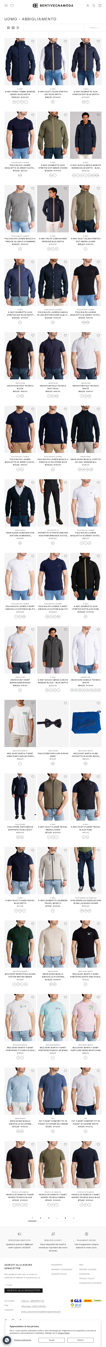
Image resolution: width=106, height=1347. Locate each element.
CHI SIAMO (9, 1301)
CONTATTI (9, 1310)
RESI (81, 1265)
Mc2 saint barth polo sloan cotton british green (20, 975)
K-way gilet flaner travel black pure (85, 828)
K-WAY (20, 89)
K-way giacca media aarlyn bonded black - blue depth (53, 681)
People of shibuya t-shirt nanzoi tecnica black (20, 1196)
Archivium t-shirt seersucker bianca (20, 681)
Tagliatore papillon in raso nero (53, 754)
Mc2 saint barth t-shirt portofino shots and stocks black (85, 975)
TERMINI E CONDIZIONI (61, 1269)
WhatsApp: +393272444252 (33, 1306)
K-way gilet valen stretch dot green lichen (85, 240)
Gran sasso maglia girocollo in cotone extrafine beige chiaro (53, 975)
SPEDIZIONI (84, 1274)
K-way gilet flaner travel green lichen (53, 828)
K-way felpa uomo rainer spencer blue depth (53, 240)
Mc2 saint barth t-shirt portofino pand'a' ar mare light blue (53, 1049)
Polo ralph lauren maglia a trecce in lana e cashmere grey (20, 240)
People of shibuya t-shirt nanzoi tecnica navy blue (86, 1196)
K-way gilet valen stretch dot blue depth (53, 93)
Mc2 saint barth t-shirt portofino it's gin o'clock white (20, 1049)
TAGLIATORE (53, 751)
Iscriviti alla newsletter (23, 1290)
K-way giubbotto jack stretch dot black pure (85, 607)
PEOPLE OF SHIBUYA (20, 1192)
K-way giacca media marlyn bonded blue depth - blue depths (86, 167)
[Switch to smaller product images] (13, 27)
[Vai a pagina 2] (74, 1218)
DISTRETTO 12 (53, 530)
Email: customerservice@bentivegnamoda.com (41, 1311)
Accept (52, 1340)
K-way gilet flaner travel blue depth (20, 901)
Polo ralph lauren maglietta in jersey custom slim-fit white (85, 534)
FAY (53, 1118)
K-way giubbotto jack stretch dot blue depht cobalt (20, 314)
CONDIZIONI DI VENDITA (90, 1283)
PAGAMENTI (56, 1265)
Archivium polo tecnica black (20, 387)
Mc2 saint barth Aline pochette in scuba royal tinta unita (86, 755)
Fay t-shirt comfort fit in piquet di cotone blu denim (53, 1122)
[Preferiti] (11, 5)
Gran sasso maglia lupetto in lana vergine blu (86, 460)
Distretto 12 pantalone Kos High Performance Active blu (53, 534)
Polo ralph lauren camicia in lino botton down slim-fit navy (53, 314)
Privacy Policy (64, 1333)
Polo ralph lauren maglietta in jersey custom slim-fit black (85, 314)
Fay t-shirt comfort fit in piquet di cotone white (86, 1122)
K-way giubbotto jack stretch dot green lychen (53, 166)
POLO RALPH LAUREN (20, 162)
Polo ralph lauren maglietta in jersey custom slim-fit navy (20, 461)
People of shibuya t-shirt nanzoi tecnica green (53, 1196)
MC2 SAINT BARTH (20, 751)
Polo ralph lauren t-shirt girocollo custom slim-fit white (20, 608)
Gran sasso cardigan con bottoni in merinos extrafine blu (20, 534)
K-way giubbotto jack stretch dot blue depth (85, 93)
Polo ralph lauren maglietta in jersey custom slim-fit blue (20, 167)
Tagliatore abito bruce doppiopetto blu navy (20, 828)
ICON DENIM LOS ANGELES (85, 898)
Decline (80, 1340)
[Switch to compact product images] (18, 27)
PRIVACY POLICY (87, 1278)
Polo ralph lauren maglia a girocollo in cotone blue (53, 460)
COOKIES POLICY (59, 1274)
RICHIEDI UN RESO (87, 1269)
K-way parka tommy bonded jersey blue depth (20, 93)
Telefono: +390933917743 (32, 1301)
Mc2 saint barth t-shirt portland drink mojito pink (86, 1049)
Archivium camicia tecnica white (86, 681)
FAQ (6, 1305)
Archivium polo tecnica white (85, 387)
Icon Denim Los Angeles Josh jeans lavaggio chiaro (85, 901)
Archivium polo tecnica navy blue (53, 387)
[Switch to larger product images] (8, 27)
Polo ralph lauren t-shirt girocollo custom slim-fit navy (53, 608)
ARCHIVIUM (20, 383)
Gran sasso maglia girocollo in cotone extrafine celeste (20, 1122)
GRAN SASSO (85, 457)
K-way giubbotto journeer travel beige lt (53, 901)
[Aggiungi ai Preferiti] (32, 41)
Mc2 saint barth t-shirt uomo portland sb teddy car (20, 755)
